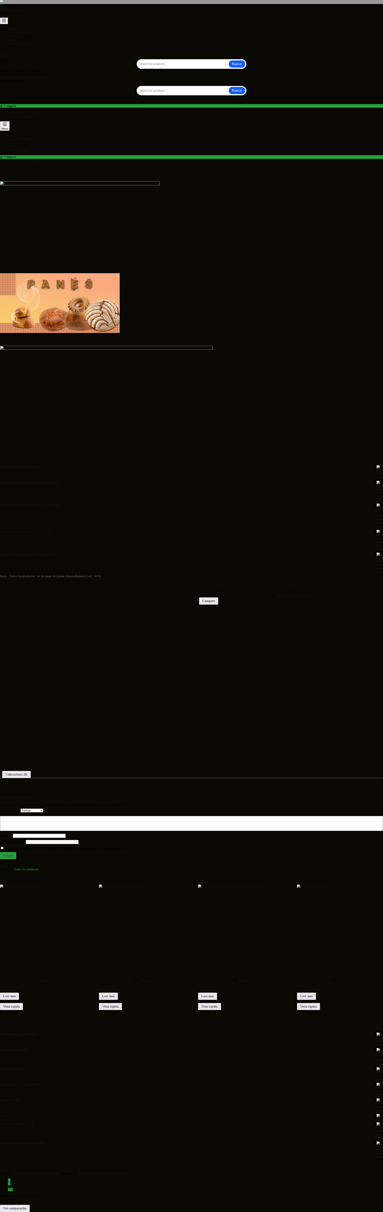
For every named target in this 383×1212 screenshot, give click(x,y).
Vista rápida (11, 1006)
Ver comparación (15, 1208)
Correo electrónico (13, 841)
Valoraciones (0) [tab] (16, 774)
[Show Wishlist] (2, 99)
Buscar (237, 64)
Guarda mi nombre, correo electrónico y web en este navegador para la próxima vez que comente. (66, 848)
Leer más (9, 996)
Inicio (3, 576)
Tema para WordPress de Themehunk (101, 1173)
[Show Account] (8, 57)
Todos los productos (20, 116)
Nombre (6, 835)
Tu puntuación (10, 810)
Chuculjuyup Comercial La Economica (24, 5)
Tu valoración (10, 814)
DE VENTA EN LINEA (24, 112)
